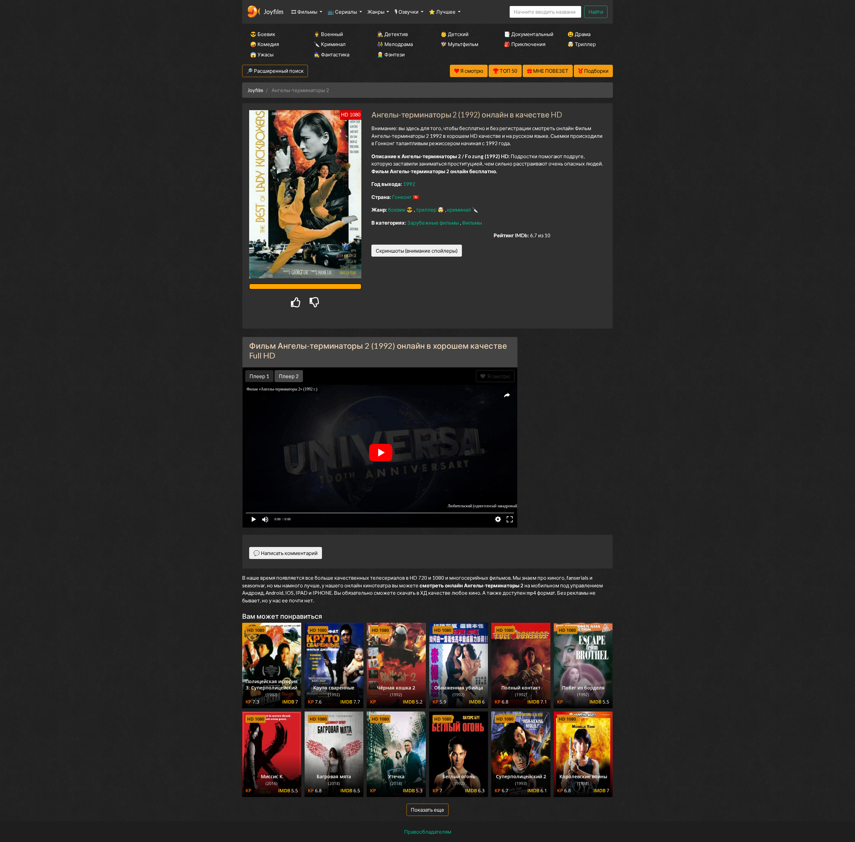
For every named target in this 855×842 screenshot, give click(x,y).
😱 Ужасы (262, 54)
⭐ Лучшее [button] (443, 12)
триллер (427, 210)
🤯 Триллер (581, 44)
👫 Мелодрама (395, 44)
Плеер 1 (259, 376)
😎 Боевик (262, 34)
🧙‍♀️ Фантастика (331, 54)
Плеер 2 (289, 376)
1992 (409, 184)
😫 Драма (578, 34)
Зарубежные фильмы (433, 223)
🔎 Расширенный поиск (275, 71)
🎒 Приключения (524, 44)
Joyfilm (273, 11)
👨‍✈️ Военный (328, 34)
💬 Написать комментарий (285, 553)
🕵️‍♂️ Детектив (392, 34)
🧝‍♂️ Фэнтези (391, 54)
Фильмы (472, 223)
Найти (595, 12)
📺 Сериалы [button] (343, 12)
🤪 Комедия (264, 44)
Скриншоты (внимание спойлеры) (417, 251)
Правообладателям (427, 832)
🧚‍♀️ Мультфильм (459, 44)
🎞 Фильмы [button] (304, 12)
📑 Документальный (526, 34)
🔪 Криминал (330, 44)
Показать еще (427, 810)
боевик (397, 210)
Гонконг (402, 197)
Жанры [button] (376, 12)
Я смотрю (497, 376)
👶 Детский (455, 34)
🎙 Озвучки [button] (406, 12)
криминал (459, 210)
